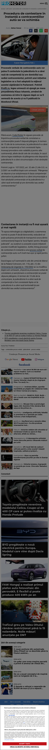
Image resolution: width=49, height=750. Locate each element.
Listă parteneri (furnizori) (9, 739)
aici (24, 722)
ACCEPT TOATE (24, 744)
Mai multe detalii (12, 715)
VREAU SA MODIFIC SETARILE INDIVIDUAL (24, 747)
